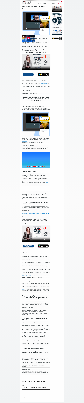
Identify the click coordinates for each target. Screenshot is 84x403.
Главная (39, 3)
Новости (44, 3)
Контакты (53, 3)
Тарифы (48, 3)
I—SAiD (28, 2)
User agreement (24, 398)
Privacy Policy (24, 397)
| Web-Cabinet (59, 3)
